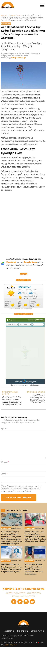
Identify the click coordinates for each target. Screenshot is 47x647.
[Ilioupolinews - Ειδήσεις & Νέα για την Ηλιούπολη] (7, 5)
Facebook (11, 262)
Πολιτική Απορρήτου (10, 635)
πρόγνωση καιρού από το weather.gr (21, 308)
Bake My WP (10, 644)
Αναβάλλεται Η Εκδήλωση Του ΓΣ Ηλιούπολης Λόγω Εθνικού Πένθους (36, 397)
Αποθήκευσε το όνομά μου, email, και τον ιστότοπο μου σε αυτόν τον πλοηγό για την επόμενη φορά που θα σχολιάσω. (21, 488)
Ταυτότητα (8, 630)
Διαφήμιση (22, 630)
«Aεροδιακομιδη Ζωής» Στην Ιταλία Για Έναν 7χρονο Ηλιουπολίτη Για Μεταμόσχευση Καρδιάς (12, 398)
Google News (30, 262)
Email (4, 473)
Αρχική (4, 15)
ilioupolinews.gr (18, 58)
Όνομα (5, 462)
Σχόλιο (4, 428)
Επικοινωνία (37, 630)
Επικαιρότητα (15, 15)
